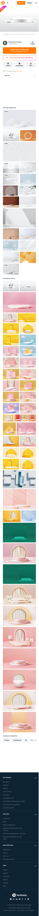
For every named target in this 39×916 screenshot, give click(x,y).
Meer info (7, 74)
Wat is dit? (19, 71)
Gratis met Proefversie (19, 50)
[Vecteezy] (3, 3)
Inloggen (29, 3)
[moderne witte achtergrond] (11, 303)
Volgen (33, 44)
